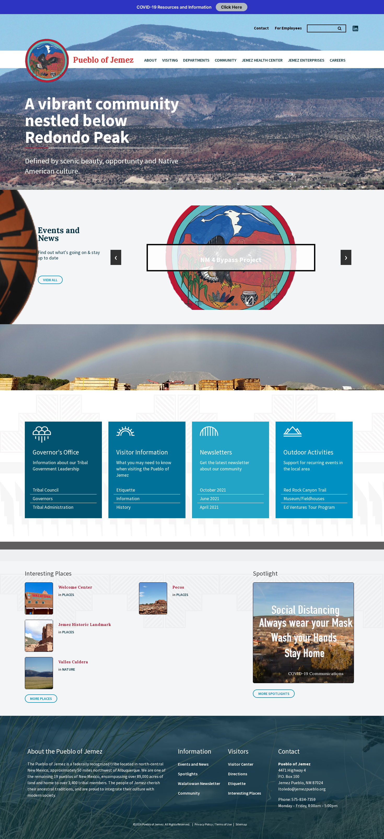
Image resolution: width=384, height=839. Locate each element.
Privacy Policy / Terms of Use (213, 824)
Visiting (170, 60)
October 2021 (213, 490)
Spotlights (187, 773)
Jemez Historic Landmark (84, 624)
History (123, 507)
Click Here (231, 7)
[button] (225, 304)
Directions (237, 773)
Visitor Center (240, 764)
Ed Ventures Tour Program (309, 507)
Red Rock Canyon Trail (304, 490)
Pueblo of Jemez (103, 60)
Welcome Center (75, 587)
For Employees (288, 28)
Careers (338, 60)
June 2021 (209, 498)
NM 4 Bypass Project (230, 259)
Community (225, 60)
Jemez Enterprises (306, 60)
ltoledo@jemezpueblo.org (302, 788)
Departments (196, 60)
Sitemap (241, 824)
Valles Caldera (73, 661)
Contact (261, 28)
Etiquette (125, 490)
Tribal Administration (53, 507)
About (150, 60)
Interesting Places (244, 793)
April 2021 (209, 507)
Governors (43, 498)
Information (127, 498)
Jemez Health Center (262, 60)
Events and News (193, 764)
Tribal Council (46, 490)
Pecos (178, 587)
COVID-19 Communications (316, 673)
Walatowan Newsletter (199, 783)
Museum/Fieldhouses (303, 498)
